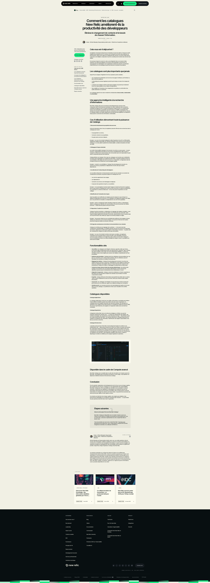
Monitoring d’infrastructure (95, 10)
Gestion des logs (105, 10)
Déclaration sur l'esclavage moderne (123, 577)
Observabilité (82, 10)
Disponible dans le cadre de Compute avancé (80, 88)
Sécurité (116, 10)
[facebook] (132, 565)
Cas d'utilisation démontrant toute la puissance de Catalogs (79, 80)
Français (144, 577)
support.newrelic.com (97, 457)
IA (110, 10)
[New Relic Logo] (66, 3)
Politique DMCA (77, 577)
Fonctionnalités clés (78, 83)
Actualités (121, 10)
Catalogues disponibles (79, 85)
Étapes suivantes (78, 91)
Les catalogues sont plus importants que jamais (79, 72)
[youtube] (113, 565)
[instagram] (126, 565)
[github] (119, 565)
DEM (112, 10)
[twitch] (129, 565)
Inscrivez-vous (122, 422)
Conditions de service (67, 577)
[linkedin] (122, 565)
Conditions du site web (95, 577)
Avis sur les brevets (135, 577)
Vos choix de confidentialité (106, 577)
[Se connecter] (121, 3)
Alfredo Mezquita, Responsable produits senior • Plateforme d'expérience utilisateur (109, 42)
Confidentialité (85, 577)
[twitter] (116, 565)
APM (87, 10)
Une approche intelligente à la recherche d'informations (80, 76)
